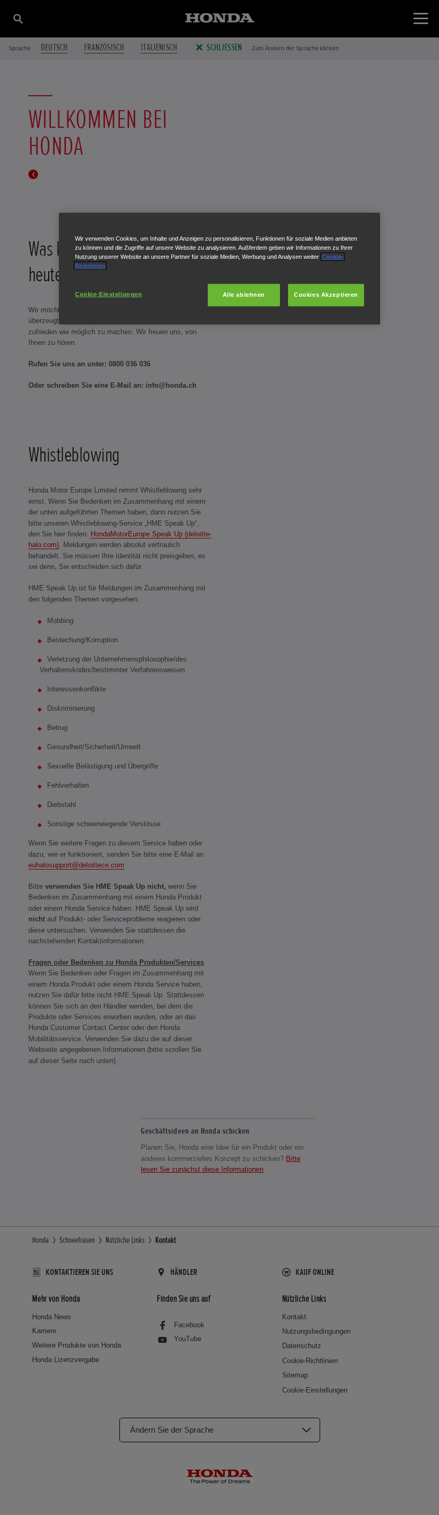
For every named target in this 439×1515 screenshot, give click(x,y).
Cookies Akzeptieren (326, 294)
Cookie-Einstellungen (108, 294)
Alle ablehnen (244, 294)
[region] (219, 269)
